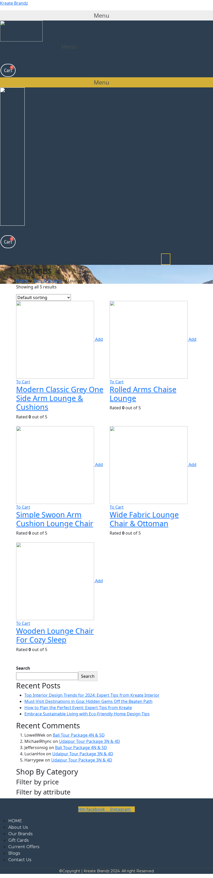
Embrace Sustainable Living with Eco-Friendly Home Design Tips (87, 714)
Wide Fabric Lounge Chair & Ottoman (144, 518)
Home (22, 281)
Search (23, 668)
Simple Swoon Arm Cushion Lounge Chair (54, 518)
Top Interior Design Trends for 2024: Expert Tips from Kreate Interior (91, 695)
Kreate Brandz (14, 3)
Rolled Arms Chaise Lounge (143, 393)
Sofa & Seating (48, 281)
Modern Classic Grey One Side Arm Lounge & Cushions (59, 398)
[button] (106, 15)
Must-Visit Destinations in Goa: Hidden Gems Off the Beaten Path (88, 701)
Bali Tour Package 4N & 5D (79, 735)
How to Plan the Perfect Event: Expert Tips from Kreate (78, 707)
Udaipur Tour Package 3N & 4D (89, 741)
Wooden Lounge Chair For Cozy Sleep (55, 635)
